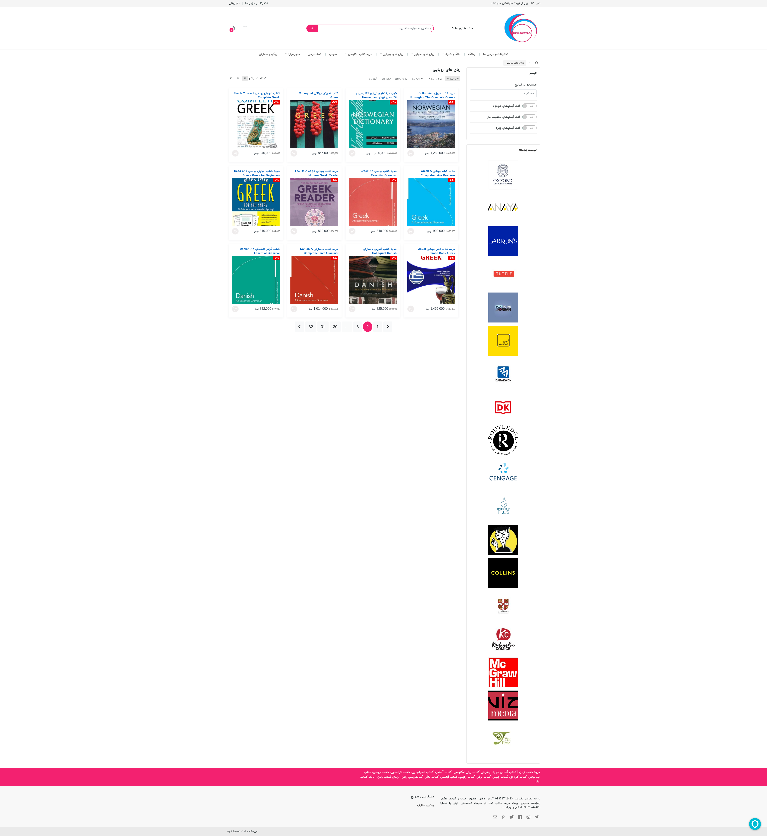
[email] (495, 817)
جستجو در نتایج (526, 85)
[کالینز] (503, 572)
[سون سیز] (503, 506)
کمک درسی (314, 54)
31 (323, 326)
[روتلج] (503, 440)
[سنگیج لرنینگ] (503, 473)
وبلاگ (471, 54)
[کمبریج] (503, 606)
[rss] (503, 817)
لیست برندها (528, 150)
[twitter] (511, 817)
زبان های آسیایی (423, 54)
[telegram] (536, 817)
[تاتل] (503, 274)
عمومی (333, 54)
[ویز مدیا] (503, 705)
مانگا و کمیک (452, 54)
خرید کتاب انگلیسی (360, 54)
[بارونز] (503, 241)
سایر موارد (294, 54)
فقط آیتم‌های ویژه (508, 128)
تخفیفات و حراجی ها (256, 3)
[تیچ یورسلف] (503, 340)
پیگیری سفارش (268, 54)
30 (335, 326)
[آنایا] (503, 208)
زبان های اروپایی (393, 54)
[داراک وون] (503, 373)
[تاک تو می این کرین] (503, 307)
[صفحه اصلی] (536, 63)
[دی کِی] (503, 407)
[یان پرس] (503, 738)
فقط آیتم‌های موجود (507, 106)
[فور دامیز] (503, 539)
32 (311, 326)
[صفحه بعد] (299, 326)
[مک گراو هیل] (503, 672)
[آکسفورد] (503, 175)
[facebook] (520, 817)
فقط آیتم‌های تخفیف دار (504, 117)
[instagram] (528, 817)
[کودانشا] (503, 639)
